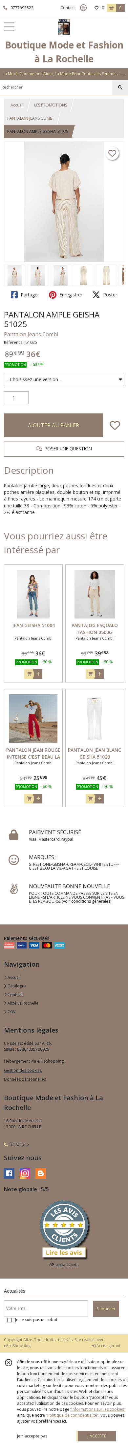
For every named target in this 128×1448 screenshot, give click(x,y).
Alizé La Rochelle (22, 1003)
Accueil (17, 105)
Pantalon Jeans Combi (31, 334)
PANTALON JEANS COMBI (30, 118)
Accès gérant (108, 1345)
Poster (109, 294)
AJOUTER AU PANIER (53, 425)
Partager (29, 294)
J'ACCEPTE (97, 1436)
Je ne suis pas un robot (36, 1319)
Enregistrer (70, 294)
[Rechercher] (120, 87)
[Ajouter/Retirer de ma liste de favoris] (114, 425)
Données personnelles (25, 1079)
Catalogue (17, 986)
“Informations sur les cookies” (97, 1409)
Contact (67, 8)
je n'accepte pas (32, 1436)
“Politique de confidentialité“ (72, 1415)
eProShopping (17, 1345)
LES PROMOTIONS (50, 105)
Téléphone (18, 1144)
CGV (11, 1011)
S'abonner (106, 1309)
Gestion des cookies (23, 1070)
